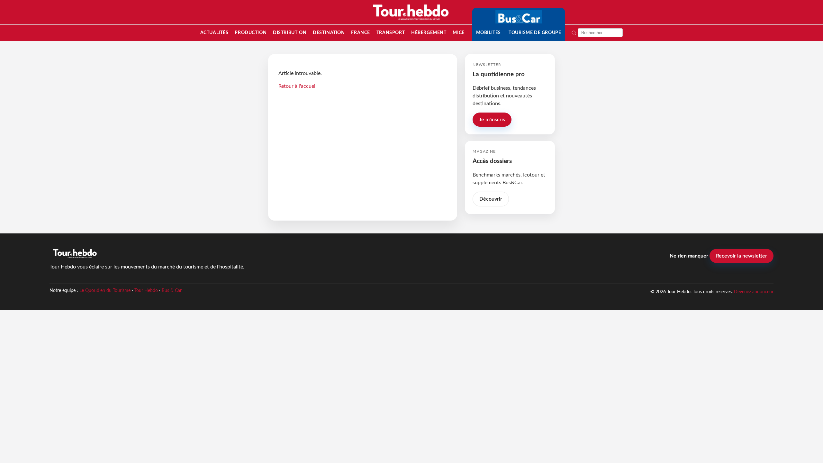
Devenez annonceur (753, 291)
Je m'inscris (492, 119)
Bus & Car (172, 290)
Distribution (289, 32)
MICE (458, 32)
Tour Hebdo (146, 290)
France (360, 32)
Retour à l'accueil (297, 86)
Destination (329, 32)
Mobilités (488, 32)
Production (251, 32)
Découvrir (490, 199)
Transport (390, 32)
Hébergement (428, 32)
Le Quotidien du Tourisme (105, 290)
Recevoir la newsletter (741, 256)
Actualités (214, 32)
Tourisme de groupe (535, 32)
